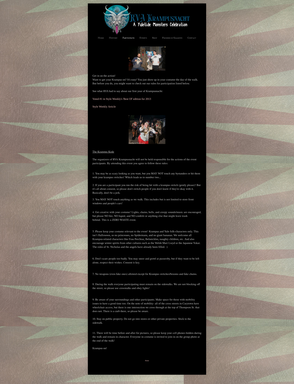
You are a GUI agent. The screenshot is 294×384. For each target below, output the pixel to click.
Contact (191, 37)
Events (143, 37)
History (113, 37)
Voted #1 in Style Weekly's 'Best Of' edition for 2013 (121, 98)
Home (101, 37)
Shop (154, 37)
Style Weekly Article (104, 106)
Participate (128, 37)
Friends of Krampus (172, 37)
